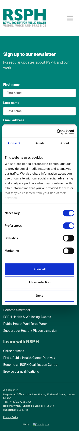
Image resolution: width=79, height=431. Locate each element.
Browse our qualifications (21, 371)
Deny (39, 295)
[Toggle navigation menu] (70, 18)
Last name (11, 103)
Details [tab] (40, 143)
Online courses (13, 351)
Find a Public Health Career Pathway (29, 358)
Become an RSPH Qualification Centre (30, 365)
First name (11, 84)
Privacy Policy (10, 417)
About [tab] (64, 143)
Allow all (39, 269)
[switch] (64, 224)
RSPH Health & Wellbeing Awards (27, 317)
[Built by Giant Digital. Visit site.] (45, 424)
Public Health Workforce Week (25, 324)
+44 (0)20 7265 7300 (20, 401)
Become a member (16, 310)
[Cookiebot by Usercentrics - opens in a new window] (56, 131)
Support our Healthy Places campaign (30, 331)
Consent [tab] (14, 143)
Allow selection (40, 282)
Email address (14, 120)
